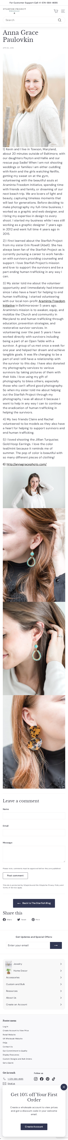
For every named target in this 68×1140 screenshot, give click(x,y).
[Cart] (56, 11)
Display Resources (11, 1055)
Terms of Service (10, 888)
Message (7, 842)
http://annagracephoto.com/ (27, 464)
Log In (5, 1026)
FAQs (5, 1043)
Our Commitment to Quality (15, 1051)
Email (6, 825)
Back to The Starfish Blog (36, 903)
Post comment (15, 875)
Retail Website (9, 1034)
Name (6, 809)
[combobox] (34, 20)
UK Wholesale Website (12, 1038)
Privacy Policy (54, 885)
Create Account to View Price (16, 1030)
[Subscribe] (56, 945)
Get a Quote (8, 1063)
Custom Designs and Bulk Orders (17, 1059)
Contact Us (8, 1047)
